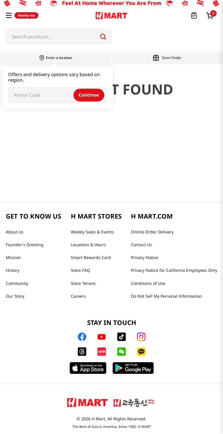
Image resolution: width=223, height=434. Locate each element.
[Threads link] (82, 351)
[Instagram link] (141, 337)
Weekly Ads (26, 15)
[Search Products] (103, 36)
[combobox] (59, 36)
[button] (9, 15)
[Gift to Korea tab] (134, 402)
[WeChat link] (121, 351)
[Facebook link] (82, 337)
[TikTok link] (121, 337)
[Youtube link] (102, 337)
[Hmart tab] (87, 402)
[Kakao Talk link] (141, 351)
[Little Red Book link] (101, 351)
